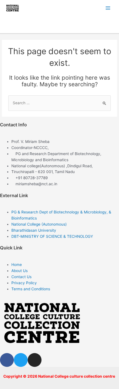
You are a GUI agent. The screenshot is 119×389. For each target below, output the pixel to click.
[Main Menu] (108, 8)
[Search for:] (59, 103)
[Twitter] (21, 360)
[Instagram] (35, 360)
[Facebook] (7, 360)
